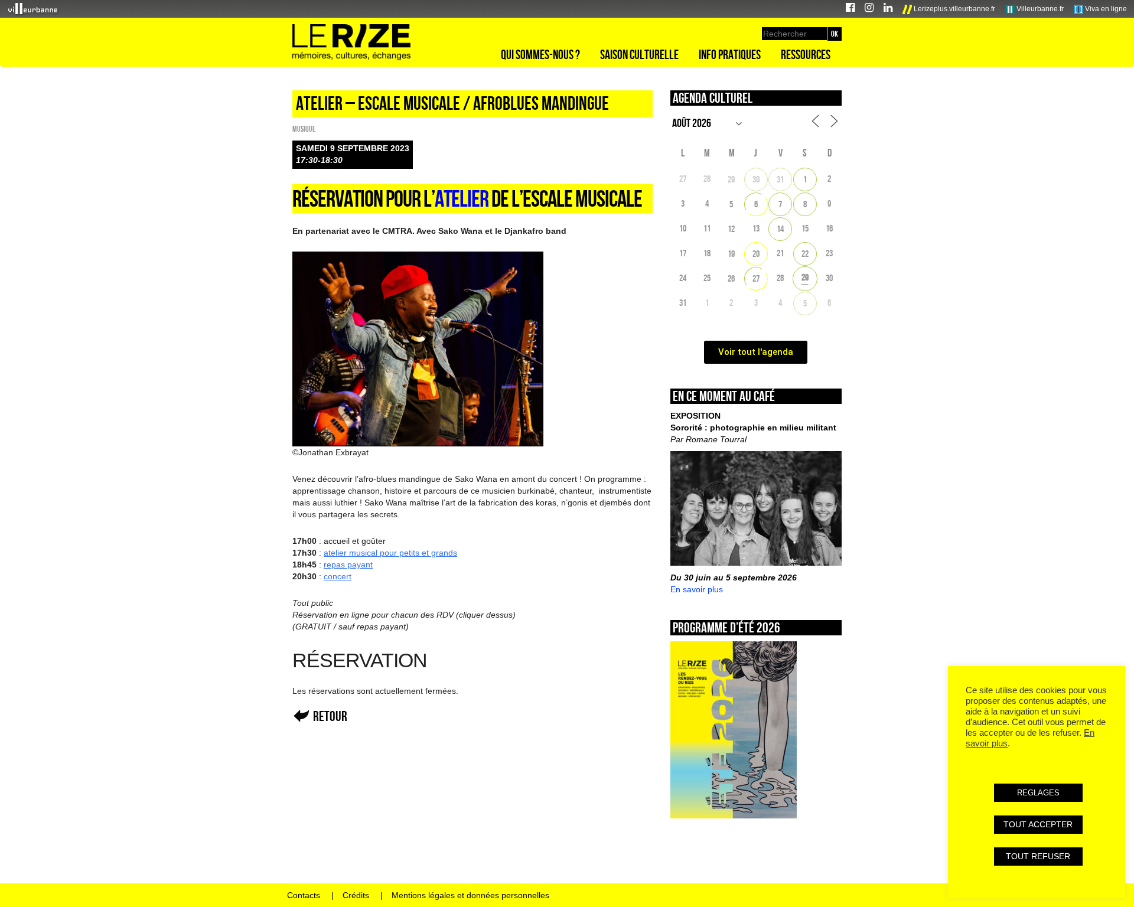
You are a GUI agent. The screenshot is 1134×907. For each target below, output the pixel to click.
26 (731, 278)
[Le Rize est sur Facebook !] (850, 9)
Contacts (303, 895)
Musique (303, 128)
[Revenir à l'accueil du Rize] (351, 42)
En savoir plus (696, 589)
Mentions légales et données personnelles (470, 895)
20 (756, 254)
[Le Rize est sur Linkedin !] (888, 9)
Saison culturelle (639, 54)
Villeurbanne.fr (1039, 9)
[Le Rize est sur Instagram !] (869, 9)
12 (731, 229)
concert (337, 576)
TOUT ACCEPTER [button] (1038, 824)
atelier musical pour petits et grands (390, 552)
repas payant (348, 564)
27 (756, 278)
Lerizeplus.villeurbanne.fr (953, 9)
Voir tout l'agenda (755, 352)
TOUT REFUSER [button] (1038, 856)
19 (731, 254)
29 (731, 179)
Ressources (805, 54)
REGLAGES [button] (1038, 792)
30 (756, 179)
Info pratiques (730, 54)
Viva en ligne (1105, 9)
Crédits (356, 895)
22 (805, 254)
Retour (330, 716)
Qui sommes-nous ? (540, 54)
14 (780, 229)
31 (780, 179)
